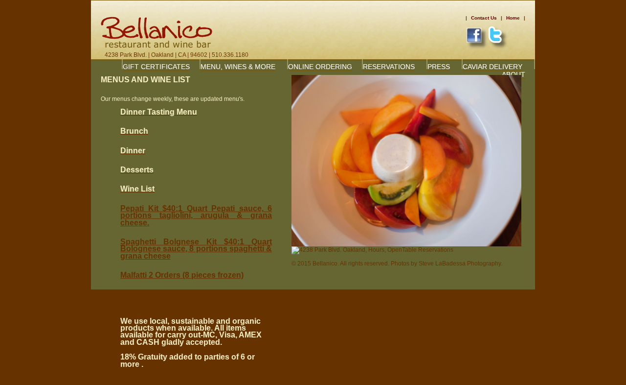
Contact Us (484, 18)
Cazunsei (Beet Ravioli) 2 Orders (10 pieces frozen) (196, 298)
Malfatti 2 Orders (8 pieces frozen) (182, 275)
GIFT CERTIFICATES (156, 67)
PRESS (438, 67)
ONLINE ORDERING (320, 67)
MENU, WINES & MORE (238, 67)
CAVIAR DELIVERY (492, 67)
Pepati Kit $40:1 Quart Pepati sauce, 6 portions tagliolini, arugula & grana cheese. (196, 215)
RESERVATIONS (389, 67)
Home (513, 18)
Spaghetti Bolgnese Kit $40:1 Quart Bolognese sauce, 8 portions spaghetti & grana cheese (196, 249)
